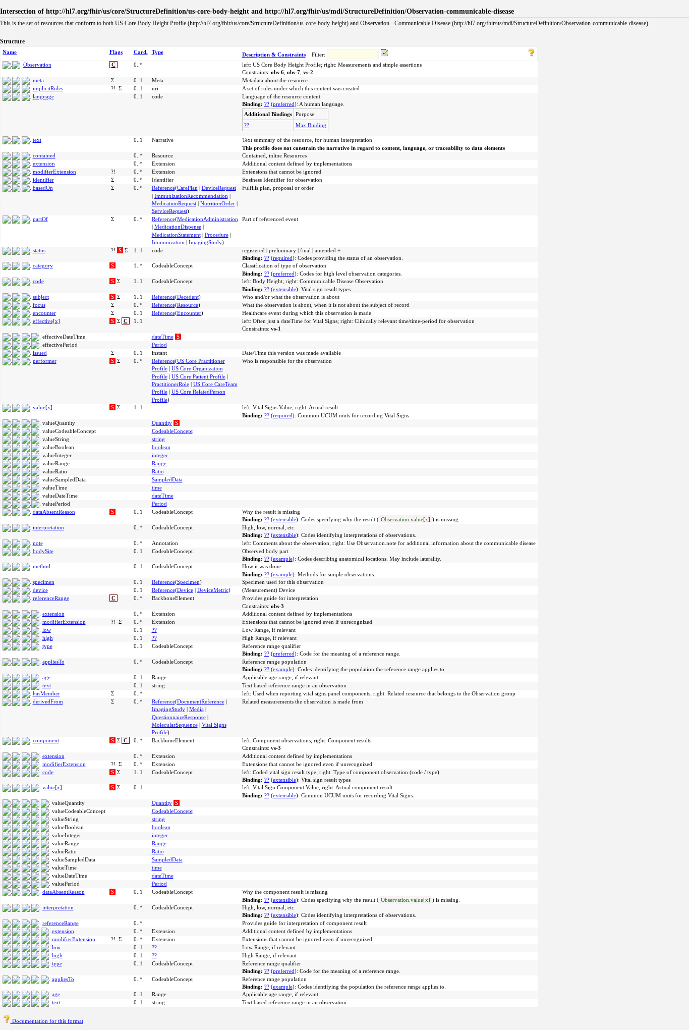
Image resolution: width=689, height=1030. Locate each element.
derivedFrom (48, 701)
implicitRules (48, 88)
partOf (40, 219)
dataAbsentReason (54, 512)
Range (159, 463)
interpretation (48, 527)
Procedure (216, 235)
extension (44, 163)
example (283, 559)
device (40, 590)
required (283, 258)
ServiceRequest (169, 211)
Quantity (162, 423)
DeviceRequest (219, 188)
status (39, 250)
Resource (187, 305)
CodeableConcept (172, 431)
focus (39, 305)
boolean (161, 447)
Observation (37, 65)
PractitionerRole (170, 384)
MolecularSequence (175, 725)
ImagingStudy (205, 242)
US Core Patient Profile (198, 376)
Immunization (168, 242)
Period (159, 345)
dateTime (163, 337)
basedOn (43, 188)
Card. (141, 52)
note (38, 543)
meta (38, 80)
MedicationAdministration (207, 219)
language (43, 96)
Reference (163, 188)
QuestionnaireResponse (179, 717)
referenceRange (51, 598)
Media (196, 709)
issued (40, 353)
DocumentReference (200, 701)
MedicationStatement (176, 235)
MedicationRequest (174, 203)
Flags (116, 52)
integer (160, 455)
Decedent (188, 297)
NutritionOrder (217, 203)
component (46, 740)
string (158, 439)
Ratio (158, 471)
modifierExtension (54, 172)
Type (157, 52)
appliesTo (53, 662)
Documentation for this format (47, 1021)
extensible (284, 289)
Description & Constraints (274, 54)
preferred (284, 104)
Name (10, 52)
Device (185, 590)
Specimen (188, 582)
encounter (44, 313)
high (47, 638)
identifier (43, 180)
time (157, 487)
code (38, 281)
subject (41, 297)
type (47, 646)
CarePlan (187, 188)
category (43, 265)
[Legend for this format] (531, 54)
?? (266, 104)
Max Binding (311, 125)
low (46, 630)
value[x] (42, 407)
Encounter (189, 313)
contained (44, 155)
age (46, 677)
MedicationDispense (177, 227)
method (41, 566)
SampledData (167, 479)
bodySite (43, 551)
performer (44, 361)
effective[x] (46, 321)
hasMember (46, 693)
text (37, 140)
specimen (43, 582)
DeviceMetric (212, 590)
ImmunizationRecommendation (191, 196)
